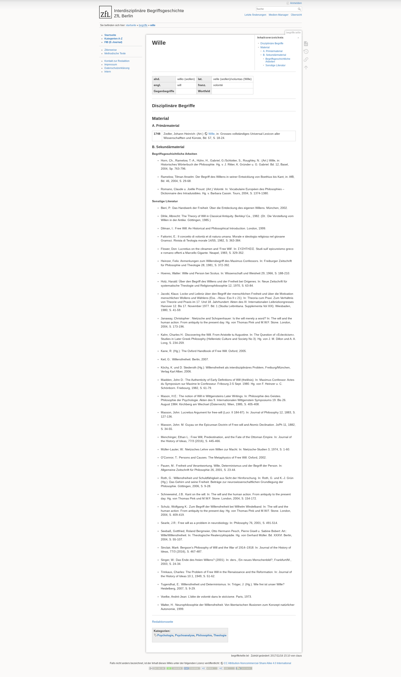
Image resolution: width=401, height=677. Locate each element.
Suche (300, 9)
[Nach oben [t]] (306, 67)
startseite (131, 25)
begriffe (143, 25)
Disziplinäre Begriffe (271, 43)
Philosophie (204, 635)
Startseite (110, 35)
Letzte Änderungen (255, 14)
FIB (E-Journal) (113, 42)
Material (265, 47)
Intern (107, 71)
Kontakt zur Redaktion (116, 61)
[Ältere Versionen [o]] (306, 51)
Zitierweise (110, 49)
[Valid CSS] (226, 668)
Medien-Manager (278, 14)
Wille (211, 133)
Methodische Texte (115, 53)
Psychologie (165, 635)
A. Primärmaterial (273, 51)
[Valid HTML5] (209, 668)
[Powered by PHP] (192, 668)
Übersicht (296, 14)
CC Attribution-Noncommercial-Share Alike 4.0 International (257, 663)
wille (152, 25)
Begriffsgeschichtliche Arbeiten (277, 60)
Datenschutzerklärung (116, 68)
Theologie (219, 635)
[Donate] (174, 668)
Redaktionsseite (162, 621)
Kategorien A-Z (113, 38)
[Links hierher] (306, 59)
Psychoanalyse (184, 635)
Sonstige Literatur (275, 65)
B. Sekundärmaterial (274, 54)
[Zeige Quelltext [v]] (306, 43)
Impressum (110, 64)
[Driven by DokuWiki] (244, 668)
